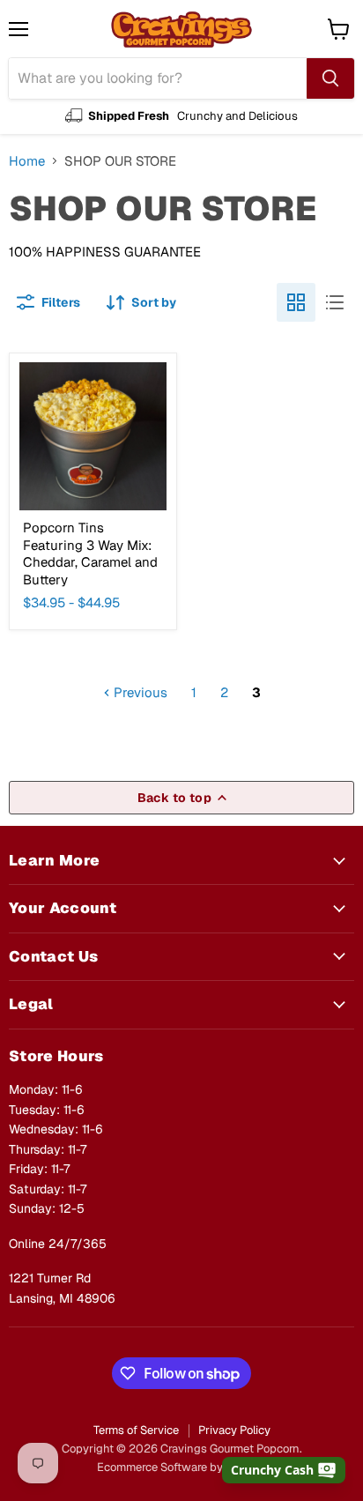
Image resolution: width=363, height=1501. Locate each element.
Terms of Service (136, 1430)
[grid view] (296, 302)
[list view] (334, 302)
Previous (138, 692)
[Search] (330, 78)
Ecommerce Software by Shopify (181, 1467)
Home (27, 160)
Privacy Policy (234, 1430)
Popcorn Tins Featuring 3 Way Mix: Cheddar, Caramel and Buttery (90, 553)
